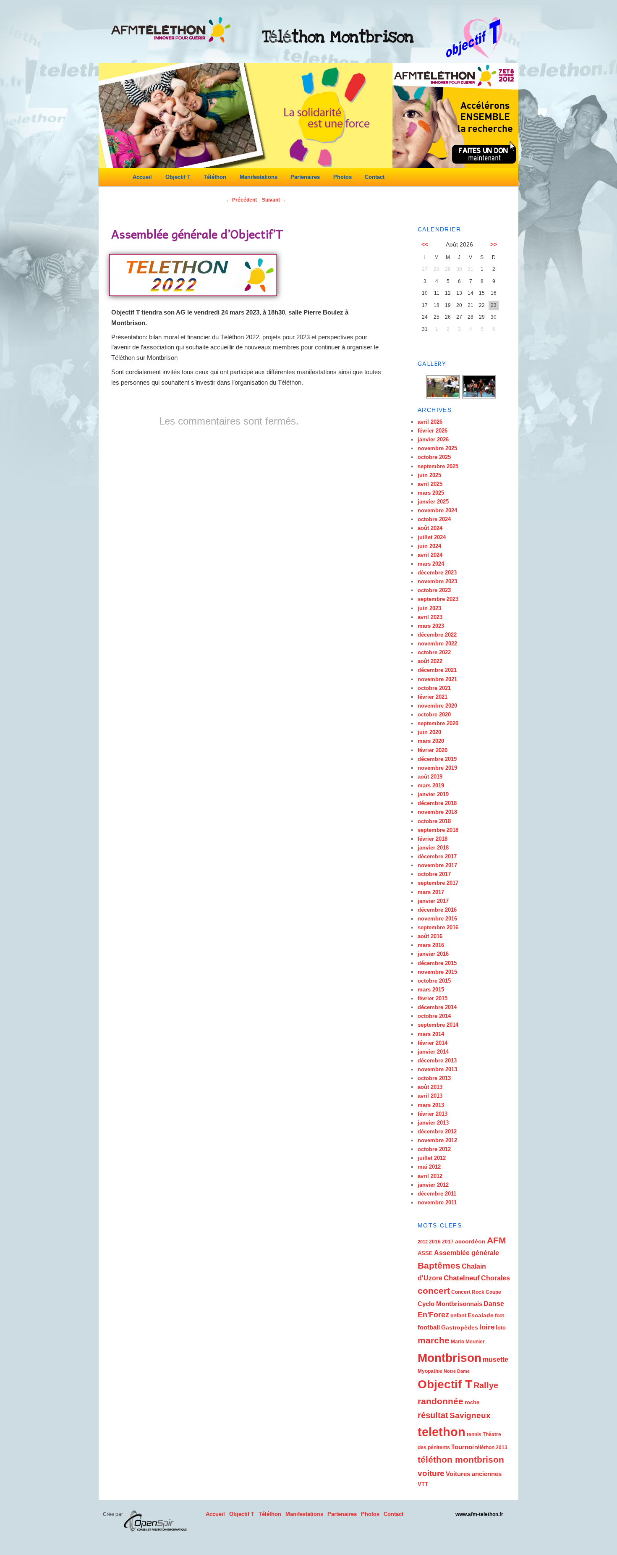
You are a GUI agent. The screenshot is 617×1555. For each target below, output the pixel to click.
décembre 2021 (437, 670)
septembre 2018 (438, 830)
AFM (496, 1240)
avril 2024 (430, 555)
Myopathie (430, 1371)
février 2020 (432, 750)
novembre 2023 (437, 581)
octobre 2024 (434, 519)
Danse (494, 1303)
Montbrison (449, 1357)
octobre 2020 (434, 714)
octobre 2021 (434, 688)
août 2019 (430, 777)
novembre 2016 (437, 918)
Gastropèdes (459, 1327)
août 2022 (430, 661)
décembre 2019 (437, 759)
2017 (448, 1242)
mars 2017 (431, 892)
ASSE (425, 1253)
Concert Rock (467, 1292)
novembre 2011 (437, 1202)
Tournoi (462, 1446)
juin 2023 (429, 608)
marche (434, 1340)
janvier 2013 (433, 1123)
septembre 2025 (438, 466)
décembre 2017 (437, 856)
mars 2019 (431, 785)
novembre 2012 (437, 1140)
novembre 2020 (437, 706)
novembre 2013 (437, 1069)
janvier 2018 (433, 847)
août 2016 (430, 936)
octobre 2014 (434, 1016)
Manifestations (258, 177)
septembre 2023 (438, 599)
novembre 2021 (437, 679)
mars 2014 (431, 1034)
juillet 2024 (432, 537)
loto (501, 1327)
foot (499, 1316)
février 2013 (432, 1114)
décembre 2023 (437, 572)
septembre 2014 (438, 1025)
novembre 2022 (437, 643)
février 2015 (432, 998)
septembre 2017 (438, 883)
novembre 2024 (437, 510)
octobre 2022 (434, 652)
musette (495, 1359)
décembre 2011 (437, 1194)
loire (486, 1327)
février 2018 (432, 839)
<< (424, 244)
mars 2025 (431, 493)
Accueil (142, 177)
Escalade (481, 1315)
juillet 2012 (432, 1158)
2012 (423, 1241)
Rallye (485, 1385)
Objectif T (178, 177)
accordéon (470, 1241)
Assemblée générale (466, 1252)
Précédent (241, 200)
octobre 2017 (434, 874)
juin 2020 (429, 732)
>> (493, 244)
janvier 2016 (433, 954)
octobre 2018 (434, 821)
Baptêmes (439, 1265)
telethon (441, 1432)
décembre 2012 (437, 1131)
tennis (474, 1434)
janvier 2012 (433, 1185)
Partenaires (305, 177)
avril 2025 (430, 484)
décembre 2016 (437, 910)
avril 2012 (430, 1176)
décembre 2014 (437, 1007)
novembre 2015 (437, 972)
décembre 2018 (437, 803)
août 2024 (430, 528)
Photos (342, 177)
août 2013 (430, 1087)
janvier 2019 (433, 794)
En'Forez (433, 1315)
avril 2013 (430, 1096)
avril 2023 (430, 617)
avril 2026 (430, 422)
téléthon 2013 (491, 1447)
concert (434, 1290)
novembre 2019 (437, 768)
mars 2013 (431, 1105)
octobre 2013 (434, 1078)
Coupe (493, 1292)
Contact (374, 177)
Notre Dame (457, 1371)
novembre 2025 (437, 448)
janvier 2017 (433, 901)
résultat (433, 1415)
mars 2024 (431, 564)
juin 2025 (429, 475)
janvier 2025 (433, 501)
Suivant (274, 200)
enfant (458, 1315)
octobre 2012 (434, 1149)
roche (472, 1402)
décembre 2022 (437, 635)
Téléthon (215, 177)
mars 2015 (431, 989)
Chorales (495, 1278)
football (429, 1327)
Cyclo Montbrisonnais (450, 1303)
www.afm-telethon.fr (479, 1514)
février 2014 (432, 1043)
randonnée (440, 1401)
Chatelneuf (462, 1278)
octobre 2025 (434, 457)
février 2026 (432, 430)
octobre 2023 (434, 590)
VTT (423, 1484)
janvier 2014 (433, 1052)
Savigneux (470, 1415)
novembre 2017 (437, 865)
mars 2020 (431, 741)
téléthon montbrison (461, 1459)
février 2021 (432, 697)
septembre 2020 (438, 723)
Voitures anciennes (474, 1473)
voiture (431, 1473)
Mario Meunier (468, 1342)
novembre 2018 (437, 812)
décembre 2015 (437, 963)
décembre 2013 (437, 1060)
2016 (435, 1242)
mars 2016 (431, 945)
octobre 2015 (434, 981)
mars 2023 (431, 626)
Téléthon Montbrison (338, 36)
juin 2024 (429, 546)
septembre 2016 (438, 927)
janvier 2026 (433, 439)
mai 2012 (429, 1167)
